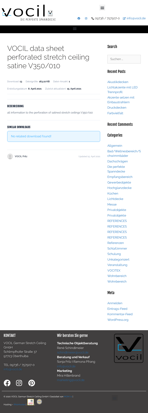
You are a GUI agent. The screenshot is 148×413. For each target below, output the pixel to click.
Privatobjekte (116, 210)
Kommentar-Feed (120, 314)
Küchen (112, 193)
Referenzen (115, 243)
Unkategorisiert (118, 259)
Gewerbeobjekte (119, 182)
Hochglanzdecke (119, 188)
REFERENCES (117, 221)
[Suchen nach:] (124, 59)
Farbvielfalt (115, 113)
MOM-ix (68, 396)
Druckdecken (116, 107)
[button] (102, 8)
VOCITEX (113, 270)
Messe (112, 204)
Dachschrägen (117, 161)
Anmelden (114, 303)
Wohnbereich (117, 276)
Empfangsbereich (119, 177)
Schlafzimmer (117, 248)
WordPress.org (118, 320)
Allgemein (114, 145)
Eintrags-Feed (117, 309)
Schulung (114, 254)
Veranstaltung (117, 265)
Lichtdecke (115, 199)
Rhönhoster (19, 404)
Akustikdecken (117, 82)
